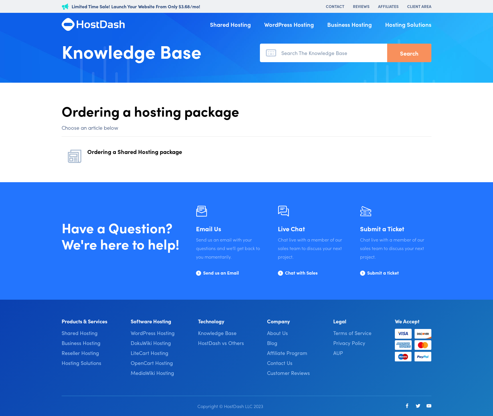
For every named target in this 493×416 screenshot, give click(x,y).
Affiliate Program (287, 352)
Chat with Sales (301, 272)
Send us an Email (221, 272)
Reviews (361, 6)
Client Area (419, 6)
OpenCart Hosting (152, 362)
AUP (338, 352)
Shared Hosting (230, 24)
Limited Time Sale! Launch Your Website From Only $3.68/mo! (136, 6)
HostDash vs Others (221, 342)
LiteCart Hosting (149, 352)
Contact (335, 6)
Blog (272, 342)
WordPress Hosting (289, 24)
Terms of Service (352, 332)
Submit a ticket (383, 272)
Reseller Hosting (80, 352)
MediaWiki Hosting (152, 372)
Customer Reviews (288, 372)
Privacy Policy (349, 342)
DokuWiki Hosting (151, 342)
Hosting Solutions (408, 24)
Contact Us (279, 362)
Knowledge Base (217, 332)
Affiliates (388, 6)
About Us (277, 332)
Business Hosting (349, 24)
